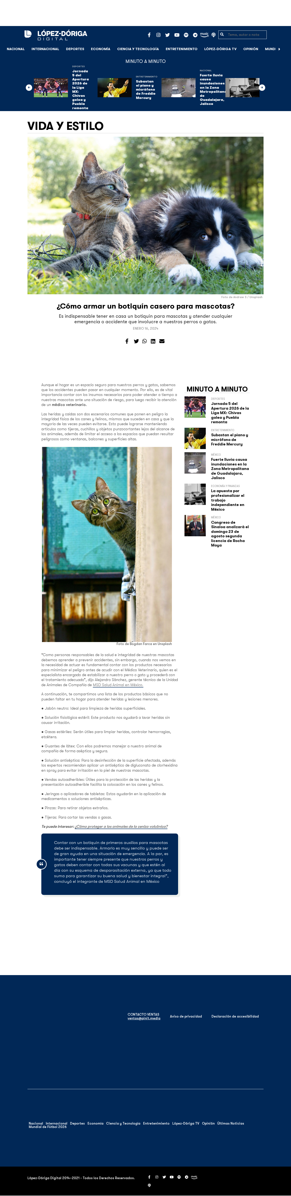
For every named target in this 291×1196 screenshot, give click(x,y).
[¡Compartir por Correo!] (161, 341)
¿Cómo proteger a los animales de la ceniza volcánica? (121, 826)
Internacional (45, 49)
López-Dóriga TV (220, 49)
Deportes (75, 49)
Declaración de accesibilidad (235, 1016)
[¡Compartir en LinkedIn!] (153, 341)
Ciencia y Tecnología (138, 49)
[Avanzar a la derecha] (279, 49)
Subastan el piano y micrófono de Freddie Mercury (146, 90)
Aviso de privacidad (186, 1016)
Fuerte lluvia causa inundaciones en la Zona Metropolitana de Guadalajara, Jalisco (213, 89)
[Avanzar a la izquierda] (29, 87)
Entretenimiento (181, 49)
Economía (100, 49)
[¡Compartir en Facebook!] (126, 341)
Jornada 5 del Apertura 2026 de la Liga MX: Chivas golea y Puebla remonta (80, 89)
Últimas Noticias (230, 1123)
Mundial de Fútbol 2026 (48, 1127)
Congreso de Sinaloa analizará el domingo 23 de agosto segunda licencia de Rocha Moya (230, 534)
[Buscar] (285, 48)
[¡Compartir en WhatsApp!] (144, 341)
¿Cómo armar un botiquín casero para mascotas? (146, 306)
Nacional (16, 49)
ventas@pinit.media (144, 1018)
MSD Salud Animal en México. (118, 685)
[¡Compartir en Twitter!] (136, 341)
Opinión (250, 49)
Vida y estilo (65, 126)
